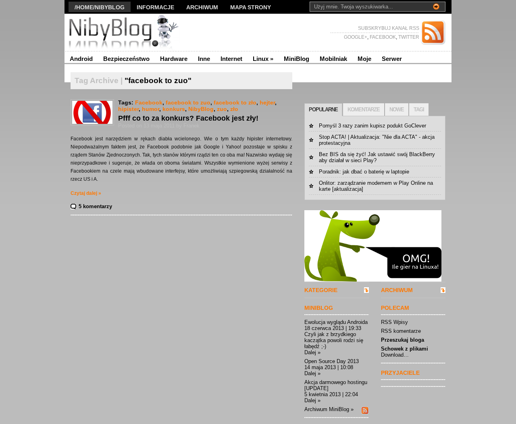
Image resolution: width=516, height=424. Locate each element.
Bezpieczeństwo (126, 58)
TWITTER (408, 37)
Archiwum (202, 7)
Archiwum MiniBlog (326, 409)
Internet (231, 58)
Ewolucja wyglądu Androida (336, 322)
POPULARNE (323, 110)
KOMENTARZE (363, 110)
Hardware (173, 58)
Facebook (148, 102)
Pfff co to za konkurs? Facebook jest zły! (188, 118)
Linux (263, 58)
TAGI (419, 110)
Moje (364, 58)
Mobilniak (333, 58)
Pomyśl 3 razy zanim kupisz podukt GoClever (372, 126)
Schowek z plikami (404, 349)
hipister (128, 109)
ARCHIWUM (397, 290)
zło (234, 109)
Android (81, 58)
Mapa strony (250, 7)
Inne (204, 58)
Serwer (392, 58)
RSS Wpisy (394, 322)
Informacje (155, 7)
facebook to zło (235, 102)
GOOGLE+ (355, 37)
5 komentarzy (95, 206)
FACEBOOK (382, 37)
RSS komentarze (401, 331)
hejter (267, 102)
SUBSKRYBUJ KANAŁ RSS (388, 28)
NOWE (396, 110)
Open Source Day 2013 (331, 361)
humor (150, 109)
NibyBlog (201, 109)
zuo (222, 109)
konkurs (173, 109)
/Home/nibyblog (100, 7)
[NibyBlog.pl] (142, 32)
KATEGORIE (320, 290)
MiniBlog (296, 58)
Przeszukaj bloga (402, 340)
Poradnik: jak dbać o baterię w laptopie (364, 172)
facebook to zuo (188, 102)
